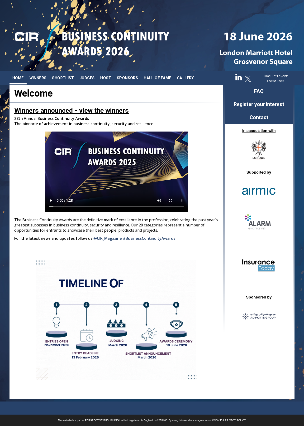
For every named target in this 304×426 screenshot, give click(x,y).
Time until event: (275, 75)
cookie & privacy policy (229, 420)
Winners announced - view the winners (71, 110)
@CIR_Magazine (107, 238)
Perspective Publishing (102, 420)
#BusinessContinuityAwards (149, 238)
